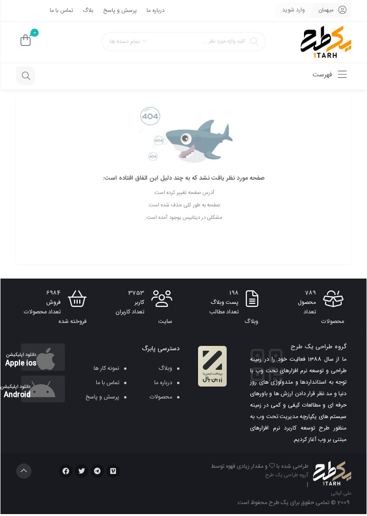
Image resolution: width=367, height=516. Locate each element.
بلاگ (88, 10)
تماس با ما (61, 10)
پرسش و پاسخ (120, 10)
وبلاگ (165, 368)
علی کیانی (341, 493)
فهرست (323, 75)
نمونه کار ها (106, 368)
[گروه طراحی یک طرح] (326, 42)
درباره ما (156, 10)
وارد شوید (293, 10)
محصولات (161, 397)
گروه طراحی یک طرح (286, 475)
